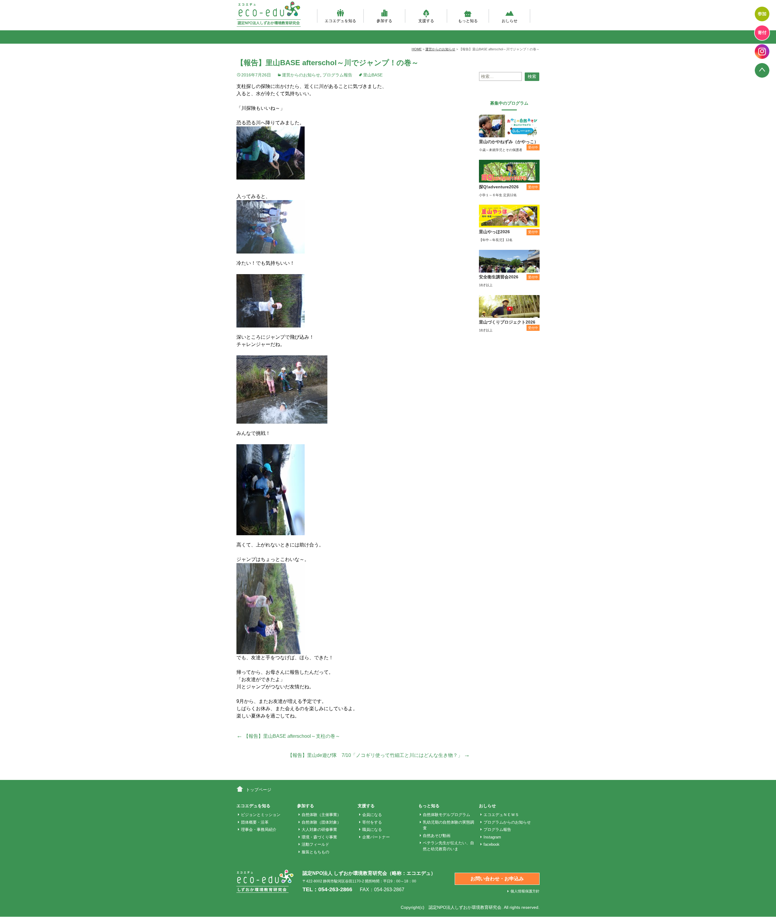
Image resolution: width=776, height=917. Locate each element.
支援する (426, 20)
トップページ (258, 789)
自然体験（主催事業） (321, 814)
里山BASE (373, 74)
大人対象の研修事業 (319, 829)
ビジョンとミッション (260, 814)
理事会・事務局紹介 (258, 829)
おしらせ (509, 20)
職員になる (372, 829)
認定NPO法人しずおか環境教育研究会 (465, 907)
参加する (384, 20)
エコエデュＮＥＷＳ (501, 814)
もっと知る (468, 20)
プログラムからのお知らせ (507, 822)
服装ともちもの (315, 852)
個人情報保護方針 (525, 891)
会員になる (372, 814)
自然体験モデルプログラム (446, 814)
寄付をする (372, 822)
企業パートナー (376, 837)
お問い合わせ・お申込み (497, 878)
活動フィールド (315, 844)
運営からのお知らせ (301, 74)
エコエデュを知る (340, 20)
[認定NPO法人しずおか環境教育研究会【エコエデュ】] (268, 14)
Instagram (492, 837)
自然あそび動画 (436, 835)
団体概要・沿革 (255, 822)
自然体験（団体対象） (321, 822)
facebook (491, 844)
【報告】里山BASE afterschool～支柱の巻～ (288, 736)
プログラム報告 (337, 74)
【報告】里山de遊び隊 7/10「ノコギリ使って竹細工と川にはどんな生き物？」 (379, 755)
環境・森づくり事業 (319, 837)
